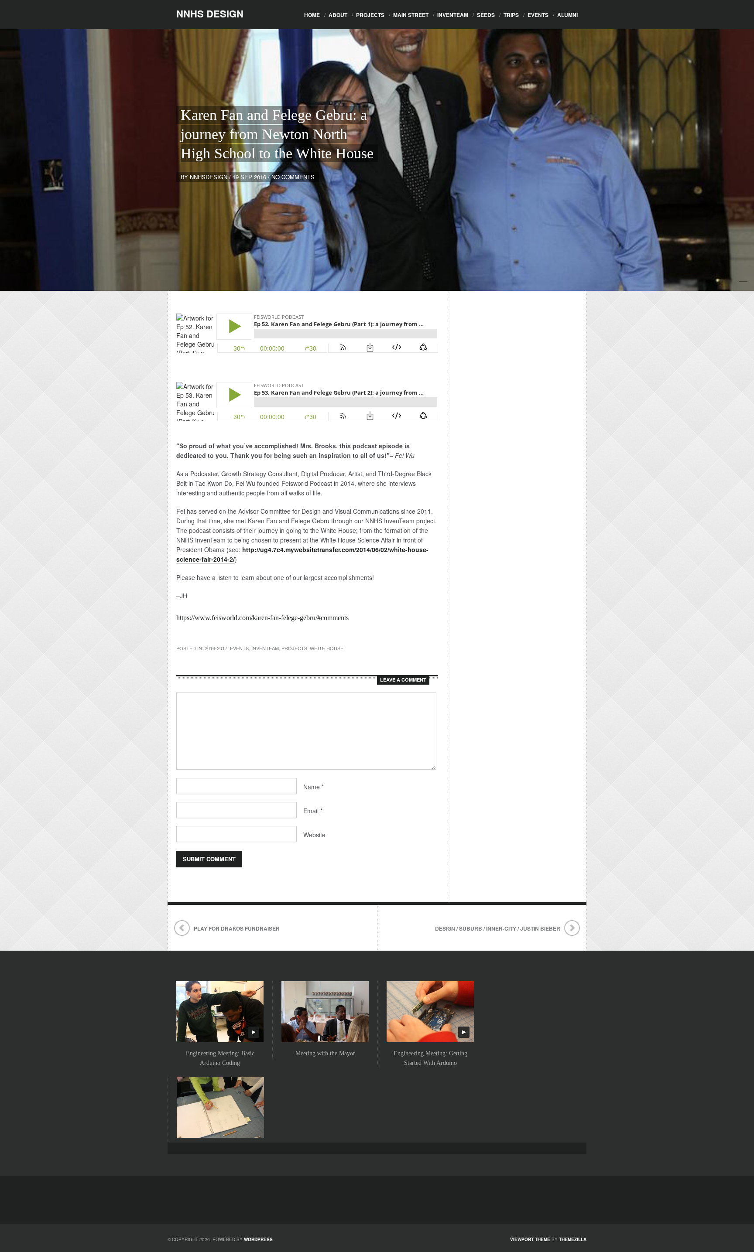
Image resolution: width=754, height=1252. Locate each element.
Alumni (567, 15)
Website (314, 834)
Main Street (410, 15)
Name (313, 786)
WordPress (258, 1239)
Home (312, 15)
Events (538, 15)
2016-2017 (216, 648)
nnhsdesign (208, 177)
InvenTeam (452, 15)
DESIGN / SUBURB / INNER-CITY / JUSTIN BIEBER (497, 928)
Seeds (486, 15)
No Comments (293, 177)
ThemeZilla (572, 1239)
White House (326, 648)
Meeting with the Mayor (325, 1053)
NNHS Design (209, 13)
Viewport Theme (530, 1239)
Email (312, 810)
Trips (511, 15)
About (338, 15)
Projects (370, 15)
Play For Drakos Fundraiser (237, 928)
